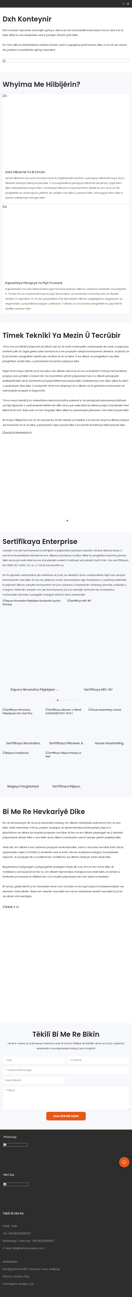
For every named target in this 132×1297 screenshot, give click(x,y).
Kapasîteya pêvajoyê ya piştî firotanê (33, 283)
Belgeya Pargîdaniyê (23, 786)
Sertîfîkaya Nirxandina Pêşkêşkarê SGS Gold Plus (23, 743)
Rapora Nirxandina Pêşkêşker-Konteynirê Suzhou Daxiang (34, 690)
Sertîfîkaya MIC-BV (98, 689)
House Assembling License (109, 743)
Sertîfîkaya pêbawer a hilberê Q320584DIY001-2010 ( (66, 743)
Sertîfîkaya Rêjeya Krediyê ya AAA (66, 786)
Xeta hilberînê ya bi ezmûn (25, 172)
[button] (64, 520)
